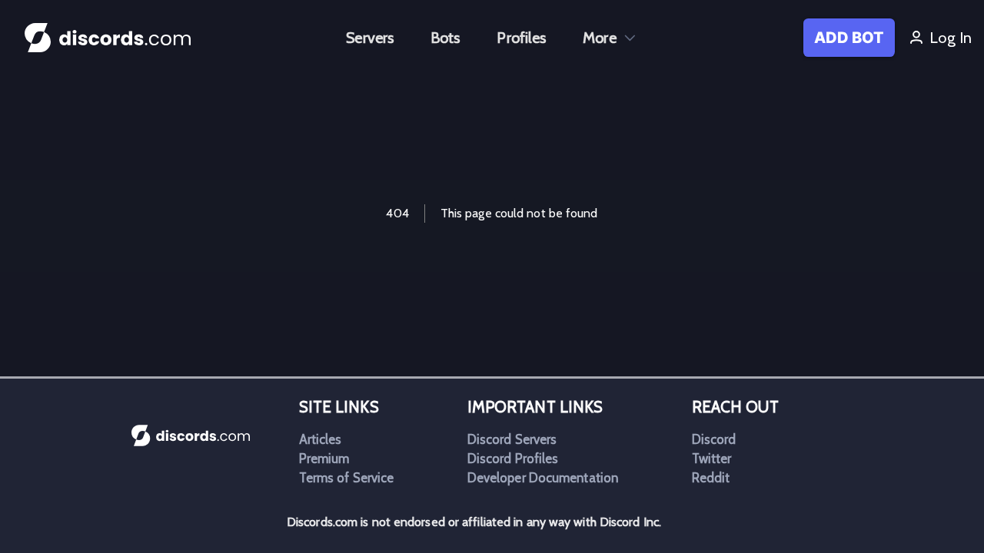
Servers (370, 37)
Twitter (712, 458)
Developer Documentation (542, 477)
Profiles (521, 37)
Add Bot (849, 37)
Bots (445, 37)
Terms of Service (346, 477)
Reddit (711, 477)
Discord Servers (512, 439)
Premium (324, 458)
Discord (714, 439)
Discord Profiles (513, 458)
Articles (320, 439)
